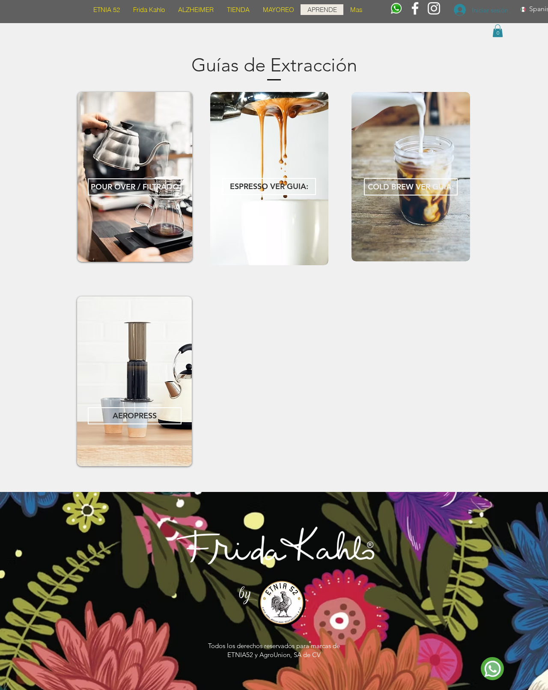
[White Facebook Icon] (415, 8)
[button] (497, 30)
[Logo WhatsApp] (396, 8)
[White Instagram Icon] (434, 8)
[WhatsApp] (492, 668)
